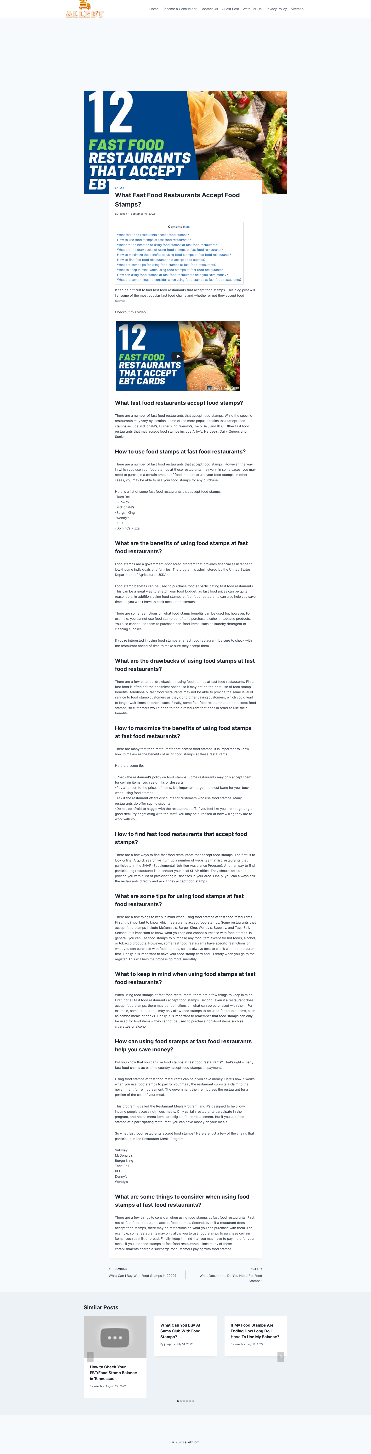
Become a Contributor (180, 9)
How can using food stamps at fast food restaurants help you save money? (172, 275)
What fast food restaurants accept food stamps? (153, 235)
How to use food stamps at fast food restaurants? (154, 240)
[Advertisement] (185, 47)
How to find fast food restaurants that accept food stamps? (161, 260)
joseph (123, 213)
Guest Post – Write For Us (242, 9)
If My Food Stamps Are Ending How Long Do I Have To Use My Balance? (255, 1331)
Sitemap (297, 9)
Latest (120, 187)
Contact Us (209, 9)
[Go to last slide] (90, 1357)
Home (154, 9)
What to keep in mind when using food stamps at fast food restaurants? (170, 270)
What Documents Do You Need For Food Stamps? (231, 1275)
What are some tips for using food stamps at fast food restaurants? (166, 265)
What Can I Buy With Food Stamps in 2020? (142, 1272)
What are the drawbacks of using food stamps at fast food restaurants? (170, 250)
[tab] (178, 1401)
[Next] (280, 1357)
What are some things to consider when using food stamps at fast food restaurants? (179, 280)
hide (187, 227)
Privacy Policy (276, 9)
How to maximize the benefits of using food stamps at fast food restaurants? (174, 255)
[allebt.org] (85, 9)
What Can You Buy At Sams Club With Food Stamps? (180, 1331)
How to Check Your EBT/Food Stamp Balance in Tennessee (113, 1373)
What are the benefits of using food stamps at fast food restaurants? (168, 245)
